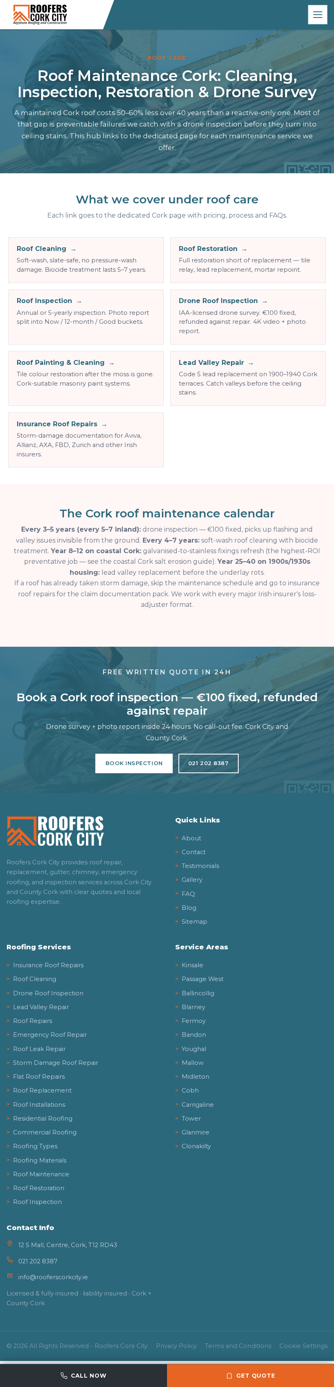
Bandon (194, 1034)
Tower (191, 1118)
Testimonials (200, 866)
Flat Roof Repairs (39, 1076)
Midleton (195, 1076)
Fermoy (194, 1021)
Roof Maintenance (41, 1174)
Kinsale (192, 965)
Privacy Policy (176, 1346)
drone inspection (170, 529)
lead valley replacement (141, 572)
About (191, 838)
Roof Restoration (38, 1188)
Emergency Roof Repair (50, 1034)
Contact (194, 852)
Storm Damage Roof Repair (55, 1062)
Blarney (193, 1007)
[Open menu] (317, 14)
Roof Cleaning (34, 979)
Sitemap (194, 921)
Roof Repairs (32, 1021)
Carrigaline (198, 1104)
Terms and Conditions (238, 1346)
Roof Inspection (37, 1202)
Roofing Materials (39, 1160)
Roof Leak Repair (39, 1049)
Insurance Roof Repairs (48, 965)
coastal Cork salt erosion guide (162, 561)
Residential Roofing (43, 1118)
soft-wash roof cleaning (239, 540)
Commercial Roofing (45, 1132)
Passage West (203, 979)
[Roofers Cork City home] (56, 14)
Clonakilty (196, 1146)
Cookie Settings (303, 1346)
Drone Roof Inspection (48, 993)
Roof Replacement (42, 1090)
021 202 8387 (208, 763)
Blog (189, 908)
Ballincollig (198, 993)
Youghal (194, 1049)
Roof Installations (39, 1104)
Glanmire (195, 1132)
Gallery (192, 879)
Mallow (193, 1062)
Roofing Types (35, 1146)
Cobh (190, 1090)
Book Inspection (134, 763)
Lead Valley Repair (41, 1007)
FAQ (188, 894)
